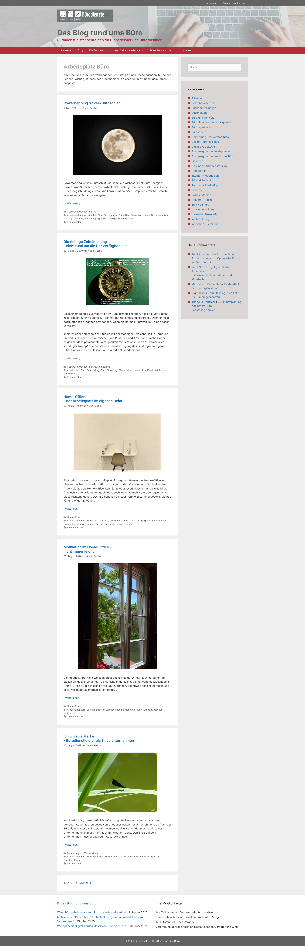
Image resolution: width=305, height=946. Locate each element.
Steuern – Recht (202, 199)
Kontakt (187, 50)
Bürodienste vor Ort (161, 50)
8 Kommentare (75, 527)
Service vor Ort (108, 524)
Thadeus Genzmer (203, 301)
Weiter (85, 882)
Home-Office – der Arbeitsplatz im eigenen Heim (93, 399)
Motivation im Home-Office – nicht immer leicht (88, 549)
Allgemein (198, 98)
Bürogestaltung (114, 709)
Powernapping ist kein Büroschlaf (92, 103)
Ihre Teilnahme (165, 912)
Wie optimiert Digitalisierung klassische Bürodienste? (91, 926)
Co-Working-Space (140, 520)
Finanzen (197, 161)
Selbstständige (109, 218)
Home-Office (150, 215)
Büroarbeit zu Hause (97, 520)
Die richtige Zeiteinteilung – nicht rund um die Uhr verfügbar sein (96, 244)
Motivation (69, 713)
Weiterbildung (200, 219)
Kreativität (164, 215)
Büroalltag (112, 370)
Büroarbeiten (125, 370)
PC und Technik (202, 180)
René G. (197, 267)
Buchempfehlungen (204, 108)
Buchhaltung (199, 112)
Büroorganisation (202, 127)
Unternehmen (125, 218)
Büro (103, 370)
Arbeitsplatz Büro (93, 215)
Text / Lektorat (201, 204)
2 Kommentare (75, 716)
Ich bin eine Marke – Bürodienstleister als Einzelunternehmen (99, 738)
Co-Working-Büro (119, 520)
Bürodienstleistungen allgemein (212, 122)
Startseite (65, 50)
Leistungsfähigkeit (73, 218)
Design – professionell (206, 141)
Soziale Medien (201, 195)
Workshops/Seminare (205, 224)
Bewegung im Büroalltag (117, 215)
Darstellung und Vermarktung (82, 853)
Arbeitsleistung (75, 215)
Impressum (211, 3)
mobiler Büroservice (87, 524)
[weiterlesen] (72, 203)
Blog (80, 50)
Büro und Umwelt (203, 117)
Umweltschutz (124, 524)
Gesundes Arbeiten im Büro (81, 211)
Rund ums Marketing (205, 185)
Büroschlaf (136, 215)
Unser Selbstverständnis (126, 50)
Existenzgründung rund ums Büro (213, 156)
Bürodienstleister (95, 709)
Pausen (163, 370)
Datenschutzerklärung (234, 3)
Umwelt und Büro (203, 209)
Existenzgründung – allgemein (211, 151)
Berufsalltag (93, 370)
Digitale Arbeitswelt (204, 146)
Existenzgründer (132, 856)
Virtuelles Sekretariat (205, 214)
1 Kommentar (74, 222)
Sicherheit (198, 190)
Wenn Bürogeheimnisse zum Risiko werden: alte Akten (92, 912)
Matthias (197, 284)
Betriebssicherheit (203, 103)
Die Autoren (96, 50)
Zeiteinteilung (71, 373)
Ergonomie (129, 709)
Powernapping (92, 218)
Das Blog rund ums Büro (78, 903)
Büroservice (199, 132)
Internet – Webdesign (205, 175)
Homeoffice (103, 366)
